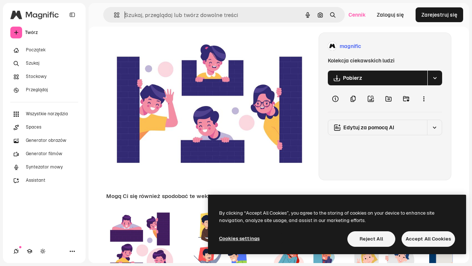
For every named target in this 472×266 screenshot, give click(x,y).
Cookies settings (239, 238)
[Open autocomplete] (114, 15)
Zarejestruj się (439, 14)
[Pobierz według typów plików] (434, 78)
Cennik (357, 14)
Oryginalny (157, 46)
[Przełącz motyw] (43, 251)
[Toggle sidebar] (72, 15)
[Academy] (29, 251)
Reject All (371, 239)
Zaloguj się (390, 14)
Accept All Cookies (428, 239)
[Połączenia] (16, 251)
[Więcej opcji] (423, 98)
